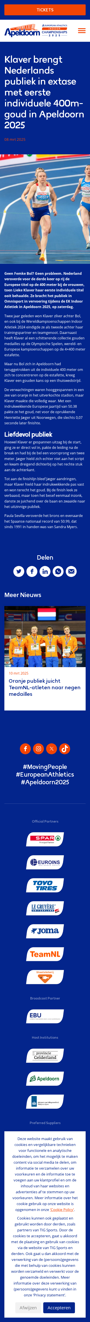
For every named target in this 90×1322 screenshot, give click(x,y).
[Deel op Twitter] (18, 571)
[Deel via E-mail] (71, 571)
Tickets (45, 9)
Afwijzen (28, 1308)
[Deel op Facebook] (31, 571)
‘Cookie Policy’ (62, 1209)
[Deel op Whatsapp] (58, 571)
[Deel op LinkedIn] (45, 571)
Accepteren (59, 1308)
